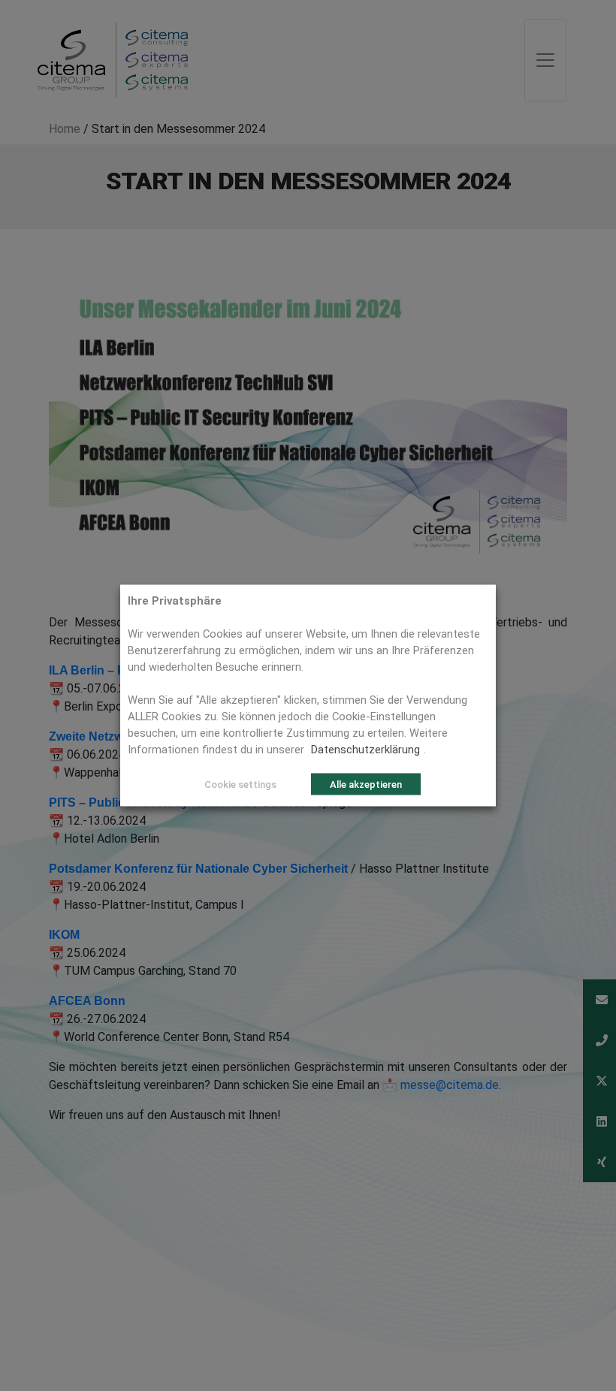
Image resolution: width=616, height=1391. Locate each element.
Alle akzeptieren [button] (366, 784)
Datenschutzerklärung (365, 749)
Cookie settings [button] (240, 784)
